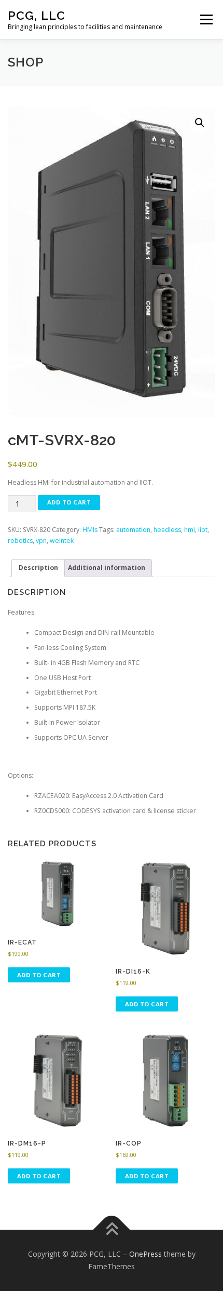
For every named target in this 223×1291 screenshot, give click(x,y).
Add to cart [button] (39, 975)
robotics (20, 540)
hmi (189, 529)
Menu (205, 19)
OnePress (145, 1254)
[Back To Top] (111, 1230)
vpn (41, 540)
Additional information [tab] (106, 567)
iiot (202, 529)
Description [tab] (38, 567)
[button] (199, 122)
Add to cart (69, 502)
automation (133, 529)
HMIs (89, 529)
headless (167, 529)
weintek (62, 540)
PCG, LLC (36, 15)
